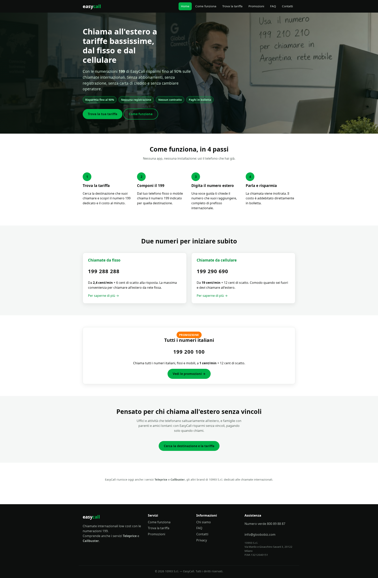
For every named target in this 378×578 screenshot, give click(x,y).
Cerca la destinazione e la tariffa (189, 446)
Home (185, 6)
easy (92, 6)
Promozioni (256, 6)
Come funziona (205, 6)
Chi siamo (203, 522)
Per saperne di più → (103, 295)
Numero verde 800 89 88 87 (265, 524)
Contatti (287, 6)
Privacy (201, 540)
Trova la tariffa (232, 6)
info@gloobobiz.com (260, 534)
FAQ (273, 6)
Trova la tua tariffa (102, 114)
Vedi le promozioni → (189, 374)
